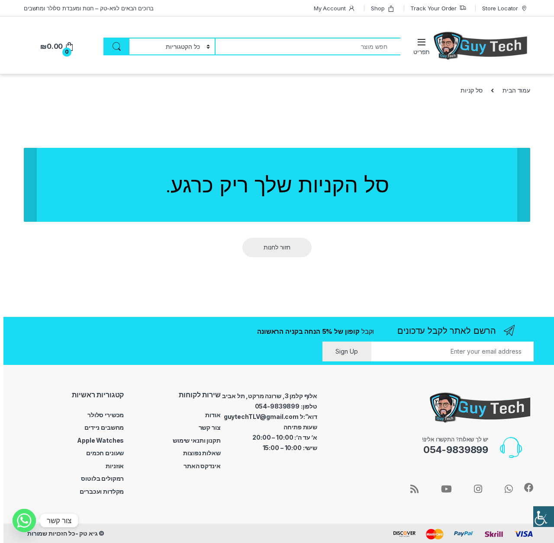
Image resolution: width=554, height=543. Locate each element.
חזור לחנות (277, 247)
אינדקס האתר (202, 466)
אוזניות (115, 466)
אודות (212, 414)
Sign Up (346, 351)
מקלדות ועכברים (102, 491)
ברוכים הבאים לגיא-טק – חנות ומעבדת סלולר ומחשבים (89, 8)
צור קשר (210, 427)
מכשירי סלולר (105, 414)
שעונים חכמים (105, 453)
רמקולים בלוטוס (102, 478)
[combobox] (307, 46)
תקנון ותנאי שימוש (197, 440)
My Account (330, 8)
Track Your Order (433, 8)
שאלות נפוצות (201, 453)
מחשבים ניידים (104, 427)
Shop (377, 8)
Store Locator (500, 8)
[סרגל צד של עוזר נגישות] (543, 516)
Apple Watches (100, 440)
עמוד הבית (516, 90)
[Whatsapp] (24, 520)
